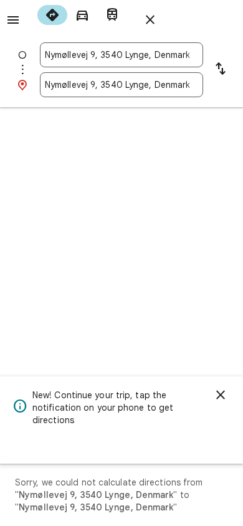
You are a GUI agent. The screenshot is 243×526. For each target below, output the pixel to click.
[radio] (52, 14)
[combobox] (121, 54)
